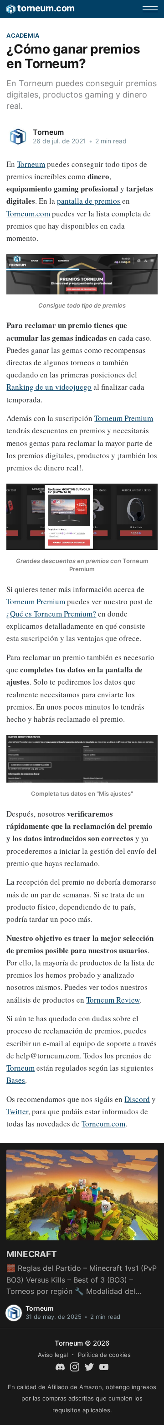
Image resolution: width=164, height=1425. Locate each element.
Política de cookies (104, 1354)
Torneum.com (28, 213)
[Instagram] (74, 1366)
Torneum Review (112, 999)
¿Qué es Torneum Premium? (51, 613)
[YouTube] (103, 1366)
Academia (22, 35)
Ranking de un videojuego (49, 387)
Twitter (17, 1111)
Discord (137, 1099)
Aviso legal (53, 1354)
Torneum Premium (123, 418)
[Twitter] (89, 1366)
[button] (150, 9)
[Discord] (60, 1366)
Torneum (48, 132)
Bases (15, 1080)
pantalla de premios (88, 201)
